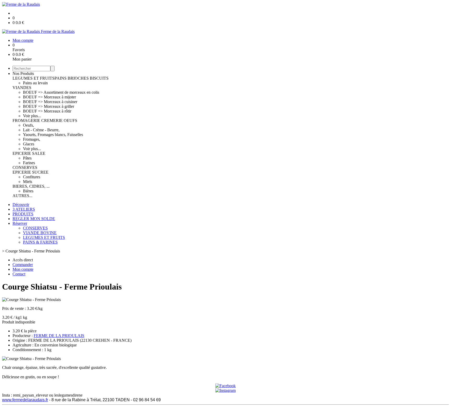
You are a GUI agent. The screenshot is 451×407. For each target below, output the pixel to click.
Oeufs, (28, 125)
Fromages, (31, 139)
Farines (29, 163)
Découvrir (21, 204)
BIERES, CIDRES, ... (31, 186)
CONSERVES (25, 167)
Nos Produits (23, 73)
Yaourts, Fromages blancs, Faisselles (53, 134)
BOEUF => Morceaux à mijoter (49, 97)
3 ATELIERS (24, 209)
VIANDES (22, 87)
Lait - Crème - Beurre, (41, 130)
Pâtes (27, 158)
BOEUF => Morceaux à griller (48, 106)
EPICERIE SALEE (29, 153)
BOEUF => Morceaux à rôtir (47, 111)
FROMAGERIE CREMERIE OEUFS (45, 120)
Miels (27, 181)
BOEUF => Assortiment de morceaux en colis (61, 92)
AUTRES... (22, 195)
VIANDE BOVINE (40, 233)
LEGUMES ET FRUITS (34, 78)
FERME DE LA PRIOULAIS (59, 335)
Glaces (28, 144)
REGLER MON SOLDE (34, 218)
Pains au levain (35, 83)
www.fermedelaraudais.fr (25, 400)
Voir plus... (32, 116)
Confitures (31, 177)
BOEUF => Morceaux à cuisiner (50, 101)
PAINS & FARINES (40, 242)
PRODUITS (23, 214)
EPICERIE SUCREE (31, 172)
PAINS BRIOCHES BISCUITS (82, 78)
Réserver (20, 223)
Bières (28, 191)
